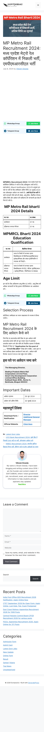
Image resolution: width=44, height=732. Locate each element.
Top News (7, 666)
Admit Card (7, 645)
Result (5, 659)
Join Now (34, 123)
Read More (22, 484)
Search (6, 575)
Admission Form (9, 642)
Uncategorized (9, 670)
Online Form (8, 656)
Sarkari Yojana (9, 663)
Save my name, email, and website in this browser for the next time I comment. (22, 554)
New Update (8, 652)
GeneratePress (33, 683)
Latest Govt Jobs (13, 434)
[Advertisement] (22, 96)
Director (26, 414)
